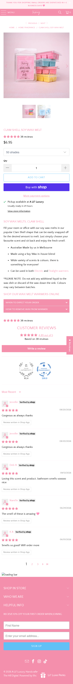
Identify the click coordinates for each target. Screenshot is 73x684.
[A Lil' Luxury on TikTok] (45, 661)
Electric (39, 270)
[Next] (67, 66)
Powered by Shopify (30, 675)
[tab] (36, 302)
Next (43, 23)
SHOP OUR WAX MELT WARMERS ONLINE (31, 294)
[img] (10, 410)
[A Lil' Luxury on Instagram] (39, 661)
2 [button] (32, 564)
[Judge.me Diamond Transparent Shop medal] (44, 369)
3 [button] (37, 564)
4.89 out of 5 (46, 335)
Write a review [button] (36, 348)
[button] (12, 136)
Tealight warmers (59, 270)
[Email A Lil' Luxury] (27, 661)
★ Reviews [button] (69, 345)
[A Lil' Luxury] (36, 12)
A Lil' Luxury (18, 671)
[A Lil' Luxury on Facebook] (33, 661)
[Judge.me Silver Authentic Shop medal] (26, 369)
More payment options (36, 195)
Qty (5, 160)
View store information (19, 211)
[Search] (60, 12)
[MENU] (2, 12)
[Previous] (6, 66)
